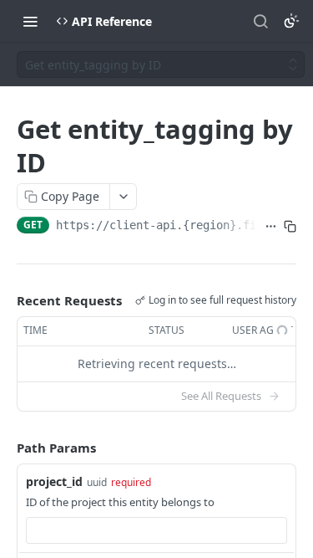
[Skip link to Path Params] (5, 448)
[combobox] (156, 530)
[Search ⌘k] (260, 21)
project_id (54, 481)
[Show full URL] (271, 227)
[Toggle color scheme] (291, 21)
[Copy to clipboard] (290, 227)
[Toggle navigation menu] (30, 21)
